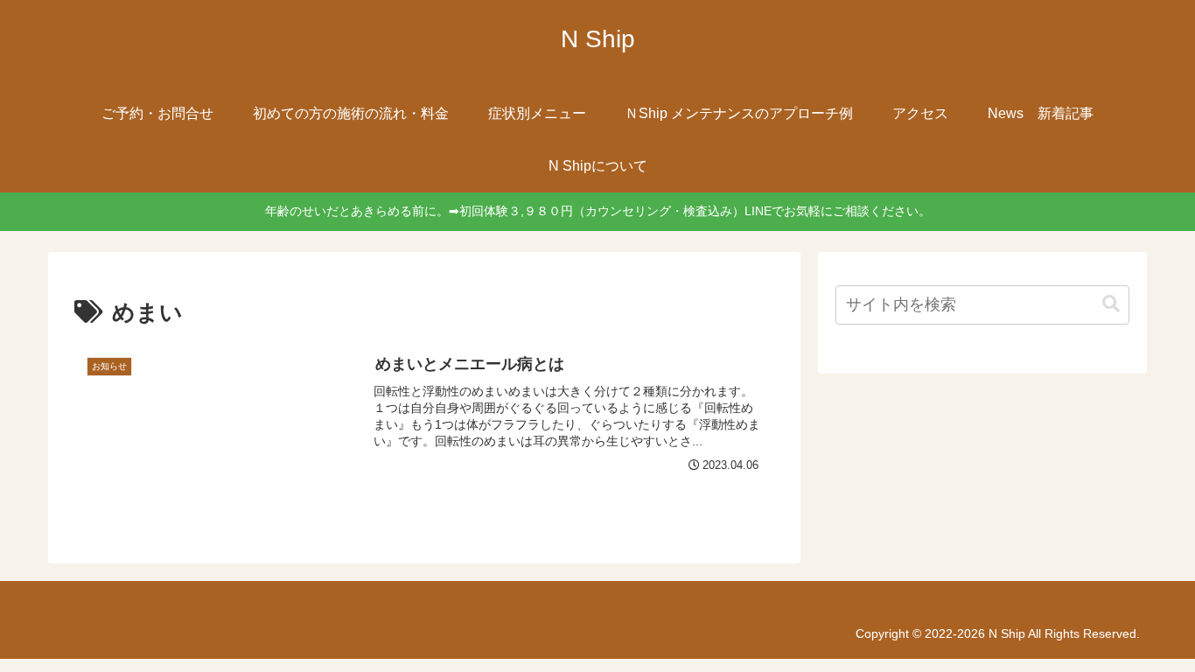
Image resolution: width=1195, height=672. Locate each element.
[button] (1111, 304)
